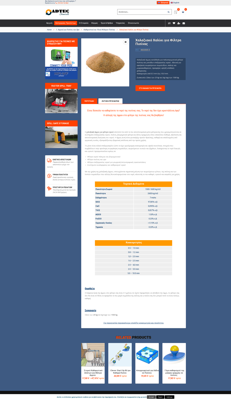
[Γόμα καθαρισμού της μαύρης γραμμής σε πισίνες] (174, 354)
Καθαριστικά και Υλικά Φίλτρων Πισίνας (99, 30)
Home (49, 30)
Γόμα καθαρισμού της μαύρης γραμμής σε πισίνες (174, 372)
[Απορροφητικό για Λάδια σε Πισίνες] (147, 354)
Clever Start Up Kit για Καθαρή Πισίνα (120, 371)
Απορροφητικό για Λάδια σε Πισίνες (147, 371)
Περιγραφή (89, 101)
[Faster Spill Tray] (61, 101)
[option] (105, 62)
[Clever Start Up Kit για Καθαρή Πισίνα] (120, 354)
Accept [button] (151, 397)
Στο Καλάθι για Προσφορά (150, 88)
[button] (125, 42)
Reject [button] (160, 397)
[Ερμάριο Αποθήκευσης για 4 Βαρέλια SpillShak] (61, 137)
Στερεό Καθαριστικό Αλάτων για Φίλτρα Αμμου (93, 372)
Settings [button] (169, 397)
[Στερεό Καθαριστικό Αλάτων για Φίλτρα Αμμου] (93, 354)
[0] (176, 13)
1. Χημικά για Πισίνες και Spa (67, 30)
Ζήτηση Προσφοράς (110, 101)
